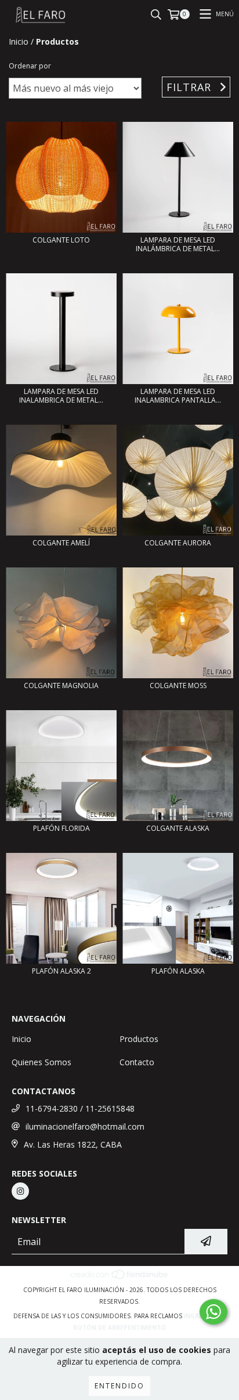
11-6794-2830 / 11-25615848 (80, 1108)
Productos (138, 1038)
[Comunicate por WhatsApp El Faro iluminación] (213, 1312)
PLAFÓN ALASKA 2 (61, 971)
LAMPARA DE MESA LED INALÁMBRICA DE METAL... (178, 244)
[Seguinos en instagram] (20, 1191)
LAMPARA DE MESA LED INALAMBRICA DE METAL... (61, 395)
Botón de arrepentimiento (119, 1327)
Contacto (136, 1062)
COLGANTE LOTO (61, 240)
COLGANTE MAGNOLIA (61, 685)
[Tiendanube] (120, 1278)
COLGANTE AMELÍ (61, 542)
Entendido (119, 1386)
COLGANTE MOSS (178, 685)
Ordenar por (30, 66)
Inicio (18, 41)
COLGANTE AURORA (177, 542)
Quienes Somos (41, 1062)
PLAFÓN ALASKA (178, 971)
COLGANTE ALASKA (177, 828)
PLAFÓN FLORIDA (61, 828)
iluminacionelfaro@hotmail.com (85, 1126)
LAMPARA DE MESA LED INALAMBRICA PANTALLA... (178, 395)
